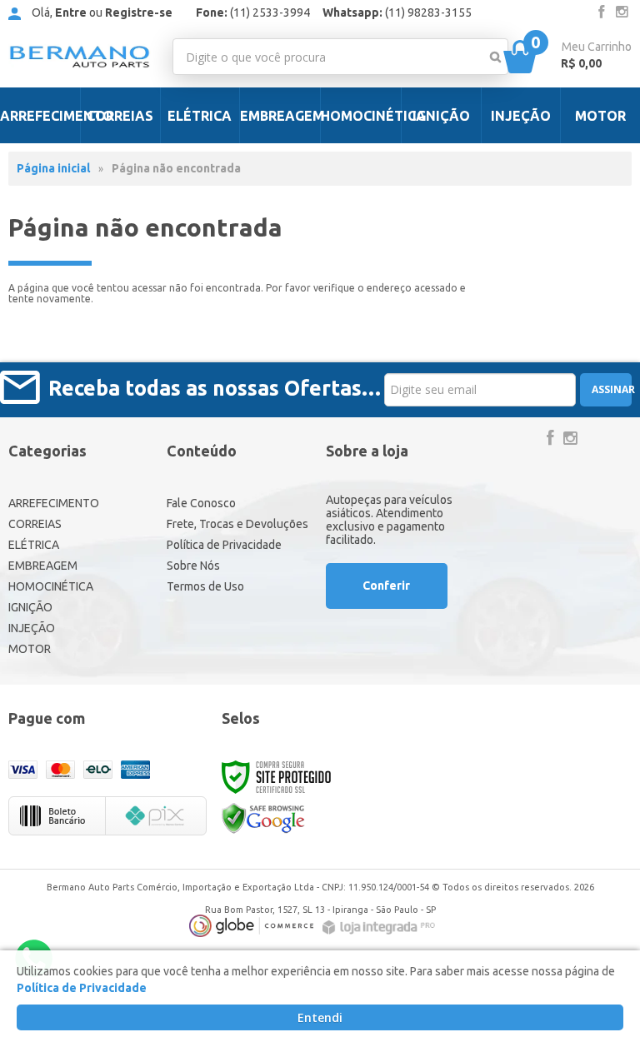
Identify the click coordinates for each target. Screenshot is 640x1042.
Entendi (320, 1017)
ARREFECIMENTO (53, 503)
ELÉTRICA (33, 544)
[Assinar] (605, 389)
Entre (71, 12)
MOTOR (29, 649)
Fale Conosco (201, 503)
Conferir (386, 585)
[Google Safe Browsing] (263, 817)
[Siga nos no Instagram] (621, 12)
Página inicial (53, 168)
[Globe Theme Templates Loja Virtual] (251, 926)
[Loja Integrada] (380, 927)
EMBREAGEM (43, 565)
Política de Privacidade (224, 544)
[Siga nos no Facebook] (601, 12)
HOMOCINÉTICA (50, 586)
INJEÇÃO (31, 628)
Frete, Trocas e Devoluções (237, 524)
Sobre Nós (193, 565)
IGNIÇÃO (30, 607)
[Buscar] (495, 56)
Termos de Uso (205, 586)
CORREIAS (35, 524)
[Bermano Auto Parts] (80, 56)
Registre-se (138, 12)
